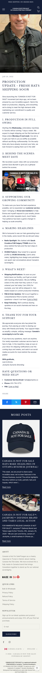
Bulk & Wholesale (8, 589)
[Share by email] (35, 402)
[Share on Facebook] (7, 402)
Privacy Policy (7, 593)
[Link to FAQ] (32, 299)
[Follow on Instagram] (9, 642)
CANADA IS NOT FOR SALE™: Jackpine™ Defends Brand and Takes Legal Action (20, 518)
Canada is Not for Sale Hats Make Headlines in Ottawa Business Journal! (20, 464)
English (31, 649)
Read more (6, 487)
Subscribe (11, 634)
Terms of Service (8, 600)
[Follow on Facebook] (3, 642)
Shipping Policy (8, 604)
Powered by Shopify (21, 656)
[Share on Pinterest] (25, 402)
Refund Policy (7, 596)
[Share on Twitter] (16, 402)
